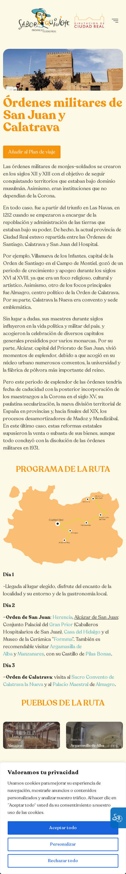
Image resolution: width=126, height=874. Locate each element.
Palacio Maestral (70, 684)
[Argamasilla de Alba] (94, 735)
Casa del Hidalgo (82, 632)
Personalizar (63, 844)
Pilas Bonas (98, 654)
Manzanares (30, 654)
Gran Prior (61, 624)
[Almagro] (31, 735)
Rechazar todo (63, 861)
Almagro (105, 684)
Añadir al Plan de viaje (31, 152)
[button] (115, 21)
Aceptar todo (63, 828)
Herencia (62, 617)
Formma (63, 639)
